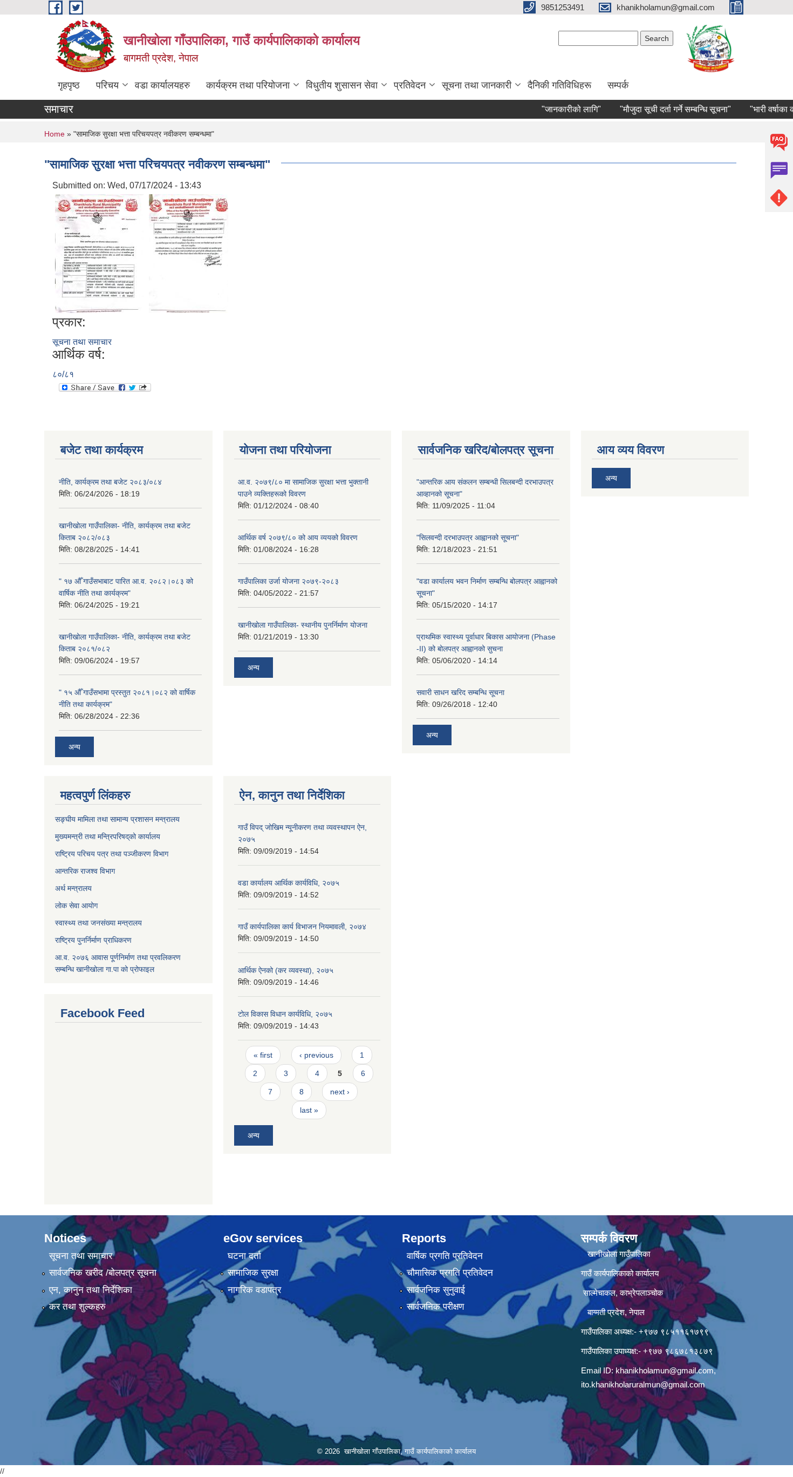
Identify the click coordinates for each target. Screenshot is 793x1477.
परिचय (107, 85)
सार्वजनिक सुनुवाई (436, 1290)
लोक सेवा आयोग (76, 905)
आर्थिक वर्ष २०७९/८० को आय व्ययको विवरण (298, 537)
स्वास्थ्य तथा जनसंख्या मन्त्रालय (98, 922)
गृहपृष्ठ (69, 85)
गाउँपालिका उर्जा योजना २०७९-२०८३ (288, 581)
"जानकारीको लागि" (552, 109)
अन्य (74, 747)
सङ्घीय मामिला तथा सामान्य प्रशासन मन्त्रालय (117, 819)
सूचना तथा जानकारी (476, 85)
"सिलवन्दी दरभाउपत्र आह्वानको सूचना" (467, 537)
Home (54, 134)
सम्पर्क (617, 85)
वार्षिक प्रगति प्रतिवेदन (445, 1256)
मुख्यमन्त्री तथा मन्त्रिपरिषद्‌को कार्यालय (107, 836)
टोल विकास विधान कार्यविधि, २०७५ (285, 1014)
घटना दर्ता (244, 1256)
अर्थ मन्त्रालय (73, 888)
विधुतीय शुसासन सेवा (342, 85)
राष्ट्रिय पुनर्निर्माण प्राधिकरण (93, 940)
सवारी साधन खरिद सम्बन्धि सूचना (460, 692)
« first (263, 1055)
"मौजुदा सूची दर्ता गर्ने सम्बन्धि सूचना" (656, 109)
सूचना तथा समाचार (82, 341)
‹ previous (316, 1055)
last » (309, 1110)
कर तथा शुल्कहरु (77, 1307)
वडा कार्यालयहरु (162, 85)
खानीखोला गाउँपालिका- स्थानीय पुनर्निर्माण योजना (302, 625)
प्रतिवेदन (410, 85)
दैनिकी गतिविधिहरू (559, 85)
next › (340, 1091)
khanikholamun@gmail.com (665, 1370)
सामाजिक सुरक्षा (253, 1273)
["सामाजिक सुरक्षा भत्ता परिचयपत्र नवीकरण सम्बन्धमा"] (99, 252)
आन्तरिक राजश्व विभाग (85, 871)
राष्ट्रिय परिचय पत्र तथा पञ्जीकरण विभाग (111, 853)
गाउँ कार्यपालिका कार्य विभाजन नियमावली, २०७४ (302, 926)
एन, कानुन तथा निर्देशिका (90, 1290)
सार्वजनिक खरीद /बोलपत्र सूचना (102, 1273)
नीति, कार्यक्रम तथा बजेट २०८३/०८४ (110, 482)
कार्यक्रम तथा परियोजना (248, 85)
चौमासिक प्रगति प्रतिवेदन (450, 1273)
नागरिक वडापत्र (254, 1290)
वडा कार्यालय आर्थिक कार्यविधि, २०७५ (288, 883)
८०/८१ (63, 374)
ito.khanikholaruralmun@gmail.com (643, 1384)
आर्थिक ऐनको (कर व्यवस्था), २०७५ (285, 970)
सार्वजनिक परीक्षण (435, 1307)
